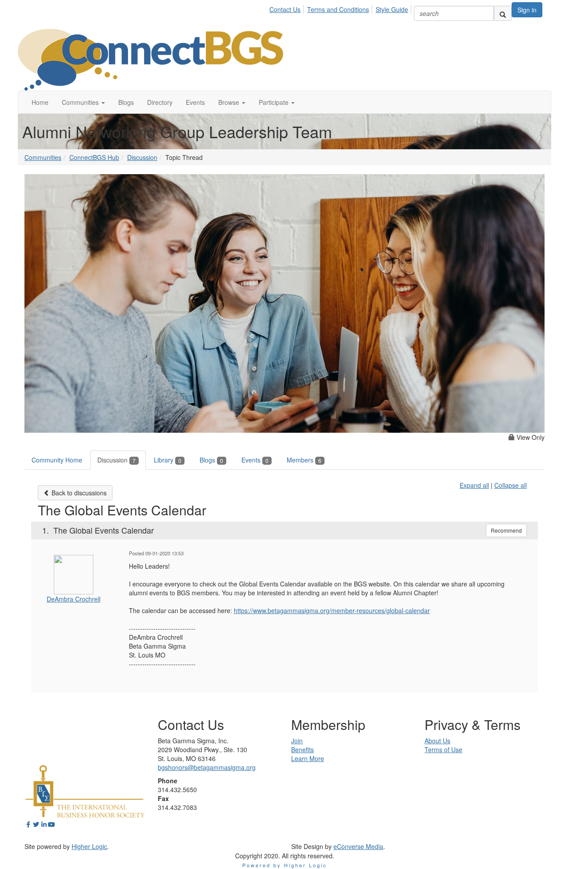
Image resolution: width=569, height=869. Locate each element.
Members (304, 459)
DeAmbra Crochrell (73, 598)
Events (254, 459)
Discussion (142, 157)
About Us (437, 740)
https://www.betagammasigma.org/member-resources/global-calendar (332, 610)
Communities (42, 157)
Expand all (474, 485)
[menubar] (341, 8)
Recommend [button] (506, 530)
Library (167, 459)
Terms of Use (443, 749)
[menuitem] (287, 8)
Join (297, 740)
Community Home (57, 459)
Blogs (211, 459)
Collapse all (510, 485)
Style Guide (392, 9)
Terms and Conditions (338, 9)
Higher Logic (89, 846)
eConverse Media (358, 846)
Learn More (307, 758)
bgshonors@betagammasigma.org (207, 767)
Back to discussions (78, 492)
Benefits (302, 749)
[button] (83, 102)
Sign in (527, 9)
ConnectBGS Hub (94, 157)
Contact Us (285, 9)
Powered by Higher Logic (284, 865)
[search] (503, 13)
